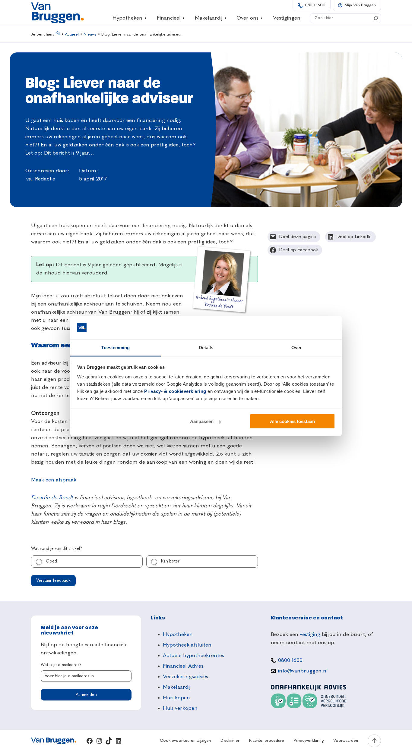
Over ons (247, 18)
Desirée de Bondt (52, 497)
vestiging (310, 634)
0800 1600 (315, 5)
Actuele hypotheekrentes (193, 655)
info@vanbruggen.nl (303, 671)
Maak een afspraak (53, 480)
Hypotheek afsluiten (187, 645)
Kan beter (170, 561)
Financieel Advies (183, 666)
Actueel (72, 34)
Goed (51, 561)
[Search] (375, 18)
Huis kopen (176, 697)
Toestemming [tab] (115, 347)
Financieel (169, 18)
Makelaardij (208, 18)
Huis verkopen (180, 708)
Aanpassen (202, 421)
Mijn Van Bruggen (360, 5)
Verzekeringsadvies (185, 676)
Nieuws (90, 34)
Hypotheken (127, 18)
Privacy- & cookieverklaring (175, 390)
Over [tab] (296, 347)
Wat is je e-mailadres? (61, 665)
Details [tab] (206, 347)
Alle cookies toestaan (292, 421)
